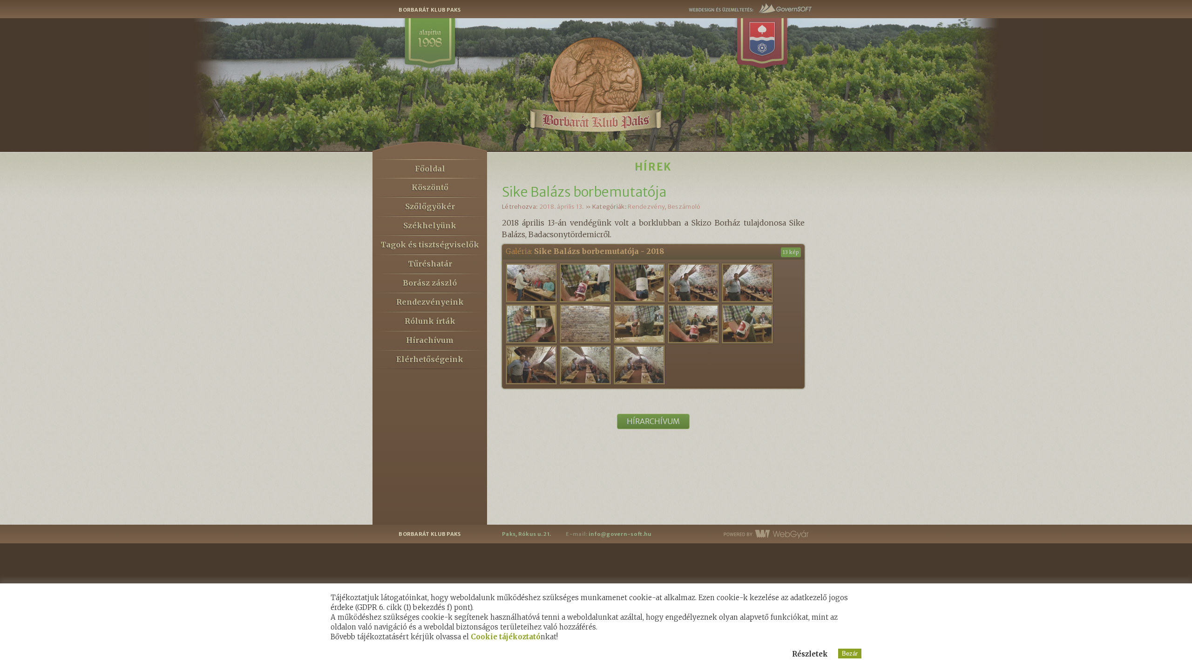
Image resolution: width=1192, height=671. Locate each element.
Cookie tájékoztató (506, 636)
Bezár (850, 653)
